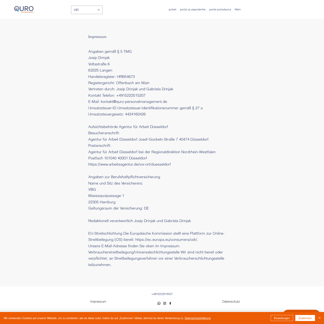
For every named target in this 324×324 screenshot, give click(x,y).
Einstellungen (282, 318)
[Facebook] (170, 303)
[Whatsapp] (159, 303)
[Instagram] (164, 303)
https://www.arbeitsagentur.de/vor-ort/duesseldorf (129, 164)
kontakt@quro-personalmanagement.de (134, 101)
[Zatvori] (319, 318)
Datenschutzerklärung (198, 318)
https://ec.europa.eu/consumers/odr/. (166, 239)
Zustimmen (305, 318)
